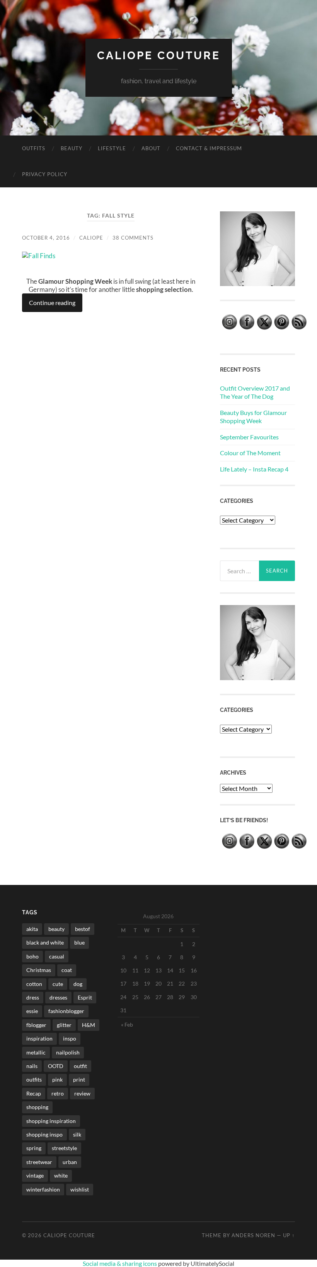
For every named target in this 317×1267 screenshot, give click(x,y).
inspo (69, 1038)
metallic (36, 1052)
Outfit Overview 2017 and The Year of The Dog (255, 392)
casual (56, 956)
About (150, 148)
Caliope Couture (158, 55)
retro (57, 1093)
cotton (34, 984)
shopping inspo (44, 1134)
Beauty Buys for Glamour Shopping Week (253, 416)
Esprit (85, 997)
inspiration (39, 1038)
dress (32, 997)
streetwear (39, 1162)
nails (31, 1066)
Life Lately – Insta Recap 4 (254, 469)
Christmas (38, 970)
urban (70, 1162)
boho (32, 956)
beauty (56, 929)
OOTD (55, 1066)
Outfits (33, 148)
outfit (80, 1066)
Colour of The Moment (250, 452)
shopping (37, 1107)
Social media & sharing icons (120, 1263)
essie (32, 1011)
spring (33, 1148)
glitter (64, 1025)
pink (57, 1079)
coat (66, 970)
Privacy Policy (44, 174)
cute (58, 984)
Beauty (71, 148)
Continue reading (52, 302)
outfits (34, 1079)
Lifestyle (112, 148)
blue (79, 942)
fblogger (36, 1025)
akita (32, 929)
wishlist (79, 1189)
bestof (82, 929)
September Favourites (249, 437)
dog (77, 984)
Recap (33, 1093)
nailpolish (68, 1052)
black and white (45, 942)
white (61, 1175)
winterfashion (43, 1189)
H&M (88, 1025)
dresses (58, 997)
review (82, 1093)
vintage (35, 1175)
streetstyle (64, 1148)
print (79, 1079)
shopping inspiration (51, 1121)
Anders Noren (253, 1235)
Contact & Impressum (209, 148)
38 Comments (132, 238)
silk (77, 1134)
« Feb (127, 1024)
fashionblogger (66, 1011)
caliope (91, 238)
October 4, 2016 (46, 238)
